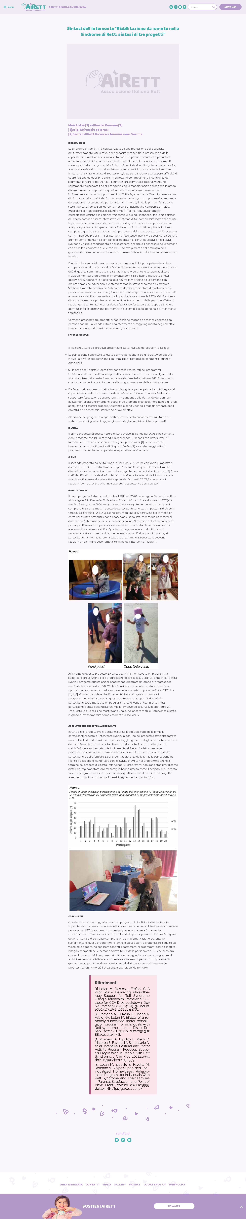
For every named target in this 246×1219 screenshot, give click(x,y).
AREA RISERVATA (71, 1184)
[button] (230, 7)
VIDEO (106, 1184)
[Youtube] (180, 7)
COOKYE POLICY (155, 1184)
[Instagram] (176, 7)
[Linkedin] (184, 7)
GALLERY (120, 1184)
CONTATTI (93, 1184)
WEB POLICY (177, 1184)
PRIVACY (135, 1184)
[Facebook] (171, 7)
